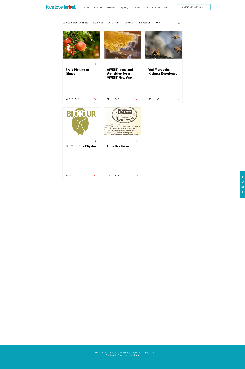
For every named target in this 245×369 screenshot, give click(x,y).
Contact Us (149, 352)
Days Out (129, 23)
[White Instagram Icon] (242, 187)
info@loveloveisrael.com (128, 355)
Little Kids (98, 23)
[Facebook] (242, 192)
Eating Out (144, 23)
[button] (179, 23)
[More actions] (96, 64)
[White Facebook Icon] (242, 177)
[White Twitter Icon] (242, 182)
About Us (114, 352)
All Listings (114, 23)
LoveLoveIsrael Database (75, 23)
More (158, 23)
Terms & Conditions (131, 352)
